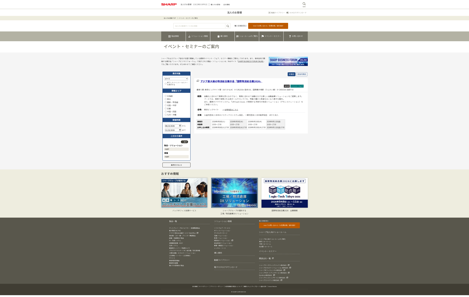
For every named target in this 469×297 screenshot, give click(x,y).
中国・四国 (171, 111)
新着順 (291, 74)
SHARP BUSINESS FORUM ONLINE (250, 61)
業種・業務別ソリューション (223, 245)
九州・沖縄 (171, 114)
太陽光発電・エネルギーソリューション (182, 253)
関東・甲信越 (172, 102)
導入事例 (218, 252)
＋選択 (184, 142)
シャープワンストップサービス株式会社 (272, 278)
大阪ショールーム (265, 244)
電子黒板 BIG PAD (175, 230)
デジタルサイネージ (220, 233)
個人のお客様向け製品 (176, 265)
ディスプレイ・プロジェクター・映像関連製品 (184, 228)
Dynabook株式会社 (265, 275)
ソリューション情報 (223, 221)
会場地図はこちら (231, 109)
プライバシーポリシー (216, 286)
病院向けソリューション (222, 240)
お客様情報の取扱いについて (233, 286)
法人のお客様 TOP (170, 18)
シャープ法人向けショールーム (272, 232)
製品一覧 (173, 221)
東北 (169, 99)
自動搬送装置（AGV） (176, 243)
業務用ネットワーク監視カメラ (179, 248)
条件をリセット (176, 165)
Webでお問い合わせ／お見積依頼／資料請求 (279, 225)
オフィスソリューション (222, 230)
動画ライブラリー (278, 12)
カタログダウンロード (298, 12)
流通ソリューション (220, 235)
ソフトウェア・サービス (222, 228)
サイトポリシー (203, 286)
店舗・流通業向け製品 (176, 238)
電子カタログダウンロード (226, 267)
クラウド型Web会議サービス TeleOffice (182, 233)
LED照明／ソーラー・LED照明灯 (179, 255)
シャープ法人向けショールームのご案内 (272, 239)
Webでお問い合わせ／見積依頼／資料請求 (268, 26)
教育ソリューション (220, 238)
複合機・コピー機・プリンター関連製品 (182, 235)
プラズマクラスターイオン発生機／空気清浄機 (184, 250)
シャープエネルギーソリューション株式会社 (273, 268)
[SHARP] (169, 4)
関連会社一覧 (265, 258)
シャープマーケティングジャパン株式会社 (273, 265)
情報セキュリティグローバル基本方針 (255, 286)
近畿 (169, 108)
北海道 (170, 96)
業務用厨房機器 (174, 260)
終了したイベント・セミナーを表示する (177, 84)
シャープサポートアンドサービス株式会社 (273, 273)
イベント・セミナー (268, 251)
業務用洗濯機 (173, 263)
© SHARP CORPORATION (238, 292)
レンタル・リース (220, 248)
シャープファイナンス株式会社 (269, 280)
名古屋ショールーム (265, 246)
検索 (304, 7)
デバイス (172, 258)
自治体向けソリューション (223, 243)
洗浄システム (173, 245)
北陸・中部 (171, 105)
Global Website (272, 286)
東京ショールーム (265, 241)
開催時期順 (302, 74)
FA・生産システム (175, 240)
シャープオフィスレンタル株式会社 (270, 270)
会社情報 (195, 286)
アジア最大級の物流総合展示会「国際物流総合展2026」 (231, 81)
